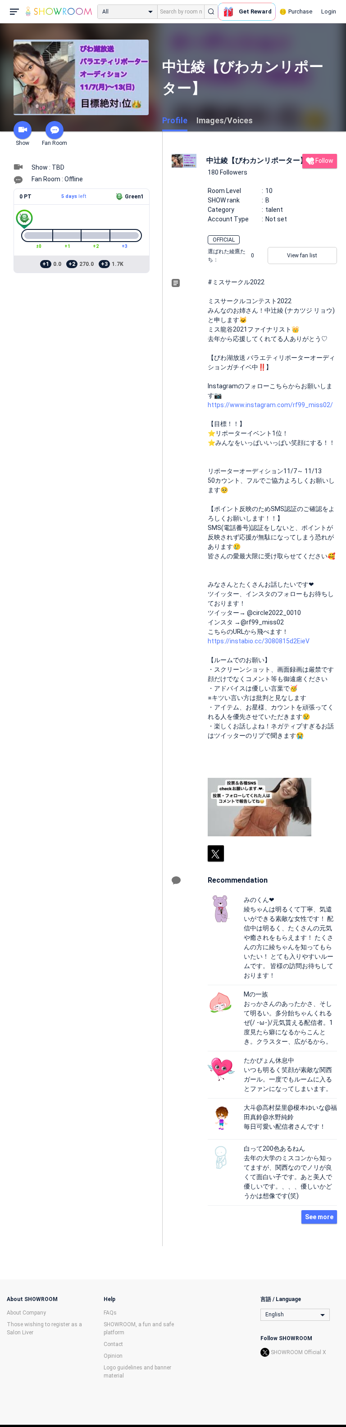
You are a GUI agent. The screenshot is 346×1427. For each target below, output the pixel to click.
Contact (113, 1344)
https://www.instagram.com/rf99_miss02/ (270, 404)
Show (22, 143)
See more (319, 1217)
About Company (26, 1313)
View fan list (302, 255)
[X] (216, 853)
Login (328, 11)
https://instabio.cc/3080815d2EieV (259, 641)
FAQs (110, 1313)
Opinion (113, 1356)
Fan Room (54, 143)
